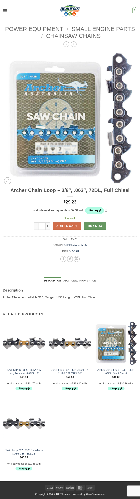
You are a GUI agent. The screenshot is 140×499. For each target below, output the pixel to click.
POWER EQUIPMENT (34, 29)
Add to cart (67, 226)
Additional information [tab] (79, 280)
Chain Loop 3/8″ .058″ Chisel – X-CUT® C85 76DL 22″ (24, 452)
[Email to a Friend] (77, 259)
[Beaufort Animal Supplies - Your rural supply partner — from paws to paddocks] (70, 10)
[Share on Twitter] (70, 259)
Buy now (95, 226)
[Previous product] (73, 44)
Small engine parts (103, 29)
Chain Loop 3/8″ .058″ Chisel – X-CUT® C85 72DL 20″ (70, 371)
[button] (5, 10)
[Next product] (66, 44)
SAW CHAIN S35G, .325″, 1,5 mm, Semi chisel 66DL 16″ (24, 371)
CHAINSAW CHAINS (73, 36)
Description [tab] (52, 280)
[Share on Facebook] (63, 259)
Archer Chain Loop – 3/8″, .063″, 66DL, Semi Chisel (116, 371)
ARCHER (74, 250)
